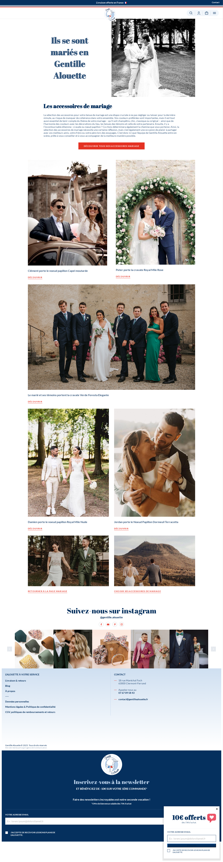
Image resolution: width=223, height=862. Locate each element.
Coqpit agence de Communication (33, 748)
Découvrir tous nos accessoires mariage (111, 146)
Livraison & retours (15, 680)
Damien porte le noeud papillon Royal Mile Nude (57, 522)
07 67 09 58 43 (126, 692)
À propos (10, 691)
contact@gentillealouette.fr (133, 699)
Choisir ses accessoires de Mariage (137, 591)
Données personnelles (17, 701)
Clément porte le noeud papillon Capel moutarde (58, 270)
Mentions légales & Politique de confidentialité (30, 706)
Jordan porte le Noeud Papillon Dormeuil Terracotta (146, 522)
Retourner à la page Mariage (47, 591)
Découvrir (35, 277)
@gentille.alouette (111, 617)
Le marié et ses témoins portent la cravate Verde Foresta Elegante (68, 395)
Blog (7, 685)
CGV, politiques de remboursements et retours (30, 711)
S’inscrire (191, 845)
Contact (216, 2)
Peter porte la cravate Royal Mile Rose (139, 269)
